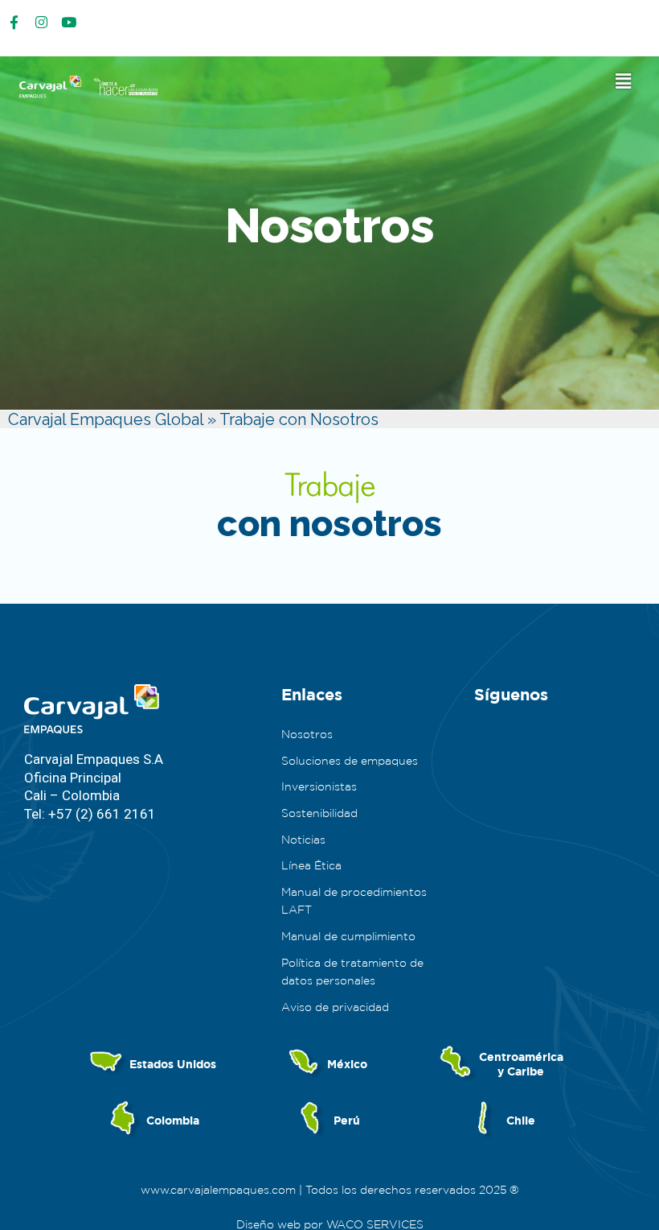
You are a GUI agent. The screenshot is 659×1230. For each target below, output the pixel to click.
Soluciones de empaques (349, 760)
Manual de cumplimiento (348, 936)
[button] (404, 81)
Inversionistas (319, 786)
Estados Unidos (172, 1064)
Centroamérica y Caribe (521, 1064)
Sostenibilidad (319, 813)
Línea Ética (311, 865)
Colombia (172, 1120)
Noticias (303, 839)
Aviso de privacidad (335, 1007)
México (347, 1064)
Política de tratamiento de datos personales (352, 972)
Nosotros (307, 734)
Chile (520, 1120)
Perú (347, 1120)
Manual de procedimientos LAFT (354, 901)
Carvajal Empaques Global (105, 419)
